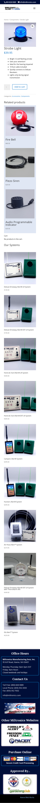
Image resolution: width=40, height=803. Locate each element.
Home (6, 20)
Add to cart (19, 86)
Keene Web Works (27, 797)
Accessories (16, 96)
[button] (32, 26)
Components (14, 20)
